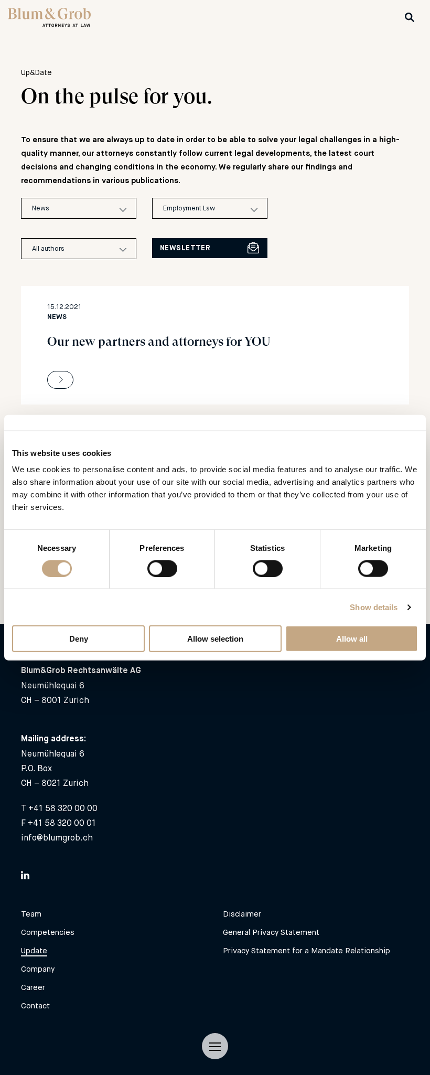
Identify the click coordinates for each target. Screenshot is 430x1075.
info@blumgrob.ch (57, 838)
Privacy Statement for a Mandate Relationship (306, 950)
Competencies (47, 932)
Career (33, 987)
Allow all (352, 638)
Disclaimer (242, 913)
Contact (35, 1005)
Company (38, 968)
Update (34, 950)
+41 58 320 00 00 (63, 808)
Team (31, 913)
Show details (373, 606)
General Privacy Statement (271, 932)
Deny (78, 638)
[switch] (162, 568)
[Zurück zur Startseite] (49, 24)
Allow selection (215, 638)
